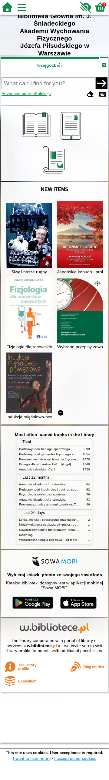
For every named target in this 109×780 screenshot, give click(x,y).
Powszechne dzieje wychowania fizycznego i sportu (55, 459)
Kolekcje (43, 93)
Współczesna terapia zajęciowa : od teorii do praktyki (56, 539)
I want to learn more (32, 758)
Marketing (26, 535)
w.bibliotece (42, 645)
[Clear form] (90, 94)
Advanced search (18, 93)
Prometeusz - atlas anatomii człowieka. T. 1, (49, 504)
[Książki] (37, 139)
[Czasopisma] (54, 174)
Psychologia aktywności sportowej (42, 494)
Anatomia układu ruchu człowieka (42, 484)
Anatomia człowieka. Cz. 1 (37, 469)
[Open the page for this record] (30, 236)
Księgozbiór (49, 65)
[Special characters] (102, 94)
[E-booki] (72, 139)
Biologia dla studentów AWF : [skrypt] (45, 464)
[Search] (101, 83)
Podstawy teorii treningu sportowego (44, 449)
